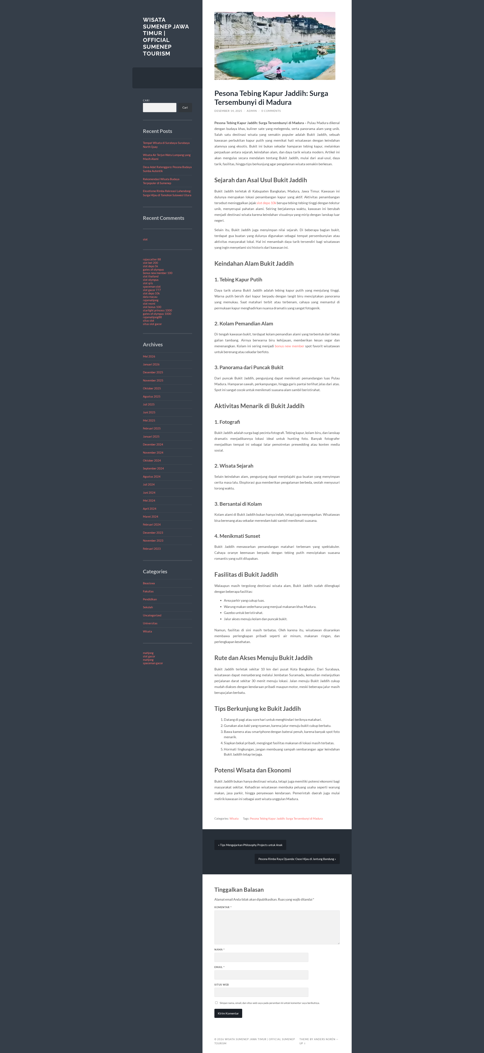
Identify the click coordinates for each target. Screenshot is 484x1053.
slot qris (148, 283)
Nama (219, 949)
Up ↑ (302, 1043)
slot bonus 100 (152, 307)
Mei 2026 (149, 356)
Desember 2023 (153, 532)
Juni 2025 (149, 412)
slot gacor (149, 656)
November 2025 (153, 380)
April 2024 (149, 508)
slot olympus (151, 279)
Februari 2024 (152, 524)
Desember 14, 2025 (228, 110)
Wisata (147, 631)
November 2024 (153, 452)
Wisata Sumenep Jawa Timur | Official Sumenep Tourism (166, 36)
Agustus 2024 (152, 476)
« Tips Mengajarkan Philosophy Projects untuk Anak (250, 845)
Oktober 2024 (152, 460)
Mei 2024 (149, 500)
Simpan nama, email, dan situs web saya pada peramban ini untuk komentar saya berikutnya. (270, 1002)
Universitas (150, 623)
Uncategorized (152, 615)
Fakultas (148, 591)
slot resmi (149, 303)
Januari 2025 (151, 436)
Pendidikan (150, 599)
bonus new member (289, 346)
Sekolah (148, 607)
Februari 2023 (152, 548)
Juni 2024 (149, 492)
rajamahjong (150, 300)
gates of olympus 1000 (157, 313)
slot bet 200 (150, 262)
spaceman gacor (153, 663)
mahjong (148, 653)
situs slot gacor (152, 324)
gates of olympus (153, 269)
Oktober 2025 (152, 388)
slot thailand (150, 276)
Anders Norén (324, 1039)
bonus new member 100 (157, 273)
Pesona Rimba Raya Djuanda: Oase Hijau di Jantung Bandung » (297, 859)
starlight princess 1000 (157, 310)
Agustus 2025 (152, 396)
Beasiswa (149, 583)
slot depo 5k (150, 266)
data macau (150, 296)
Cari (146, 100)
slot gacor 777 (152, 290)
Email (219, 967)
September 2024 (153, 468)
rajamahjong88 (152, 317)
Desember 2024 (153, 444)
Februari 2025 (152, 428)
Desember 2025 (153, 372)
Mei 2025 (149, 420)
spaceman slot (152, 286)
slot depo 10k (151, 293)
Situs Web (221, 984)
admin (252, 110)
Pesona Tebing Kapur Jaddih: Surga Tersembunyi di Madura (286, 818)
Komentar (223, 907)
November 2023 (153, 540)
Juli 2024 (149, 484)
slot (145, 239)
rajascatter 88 (152, 259)
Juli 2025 (149, 404)
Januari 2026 (151, 364)
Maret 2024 (150, 516)
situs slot (148, 320)
